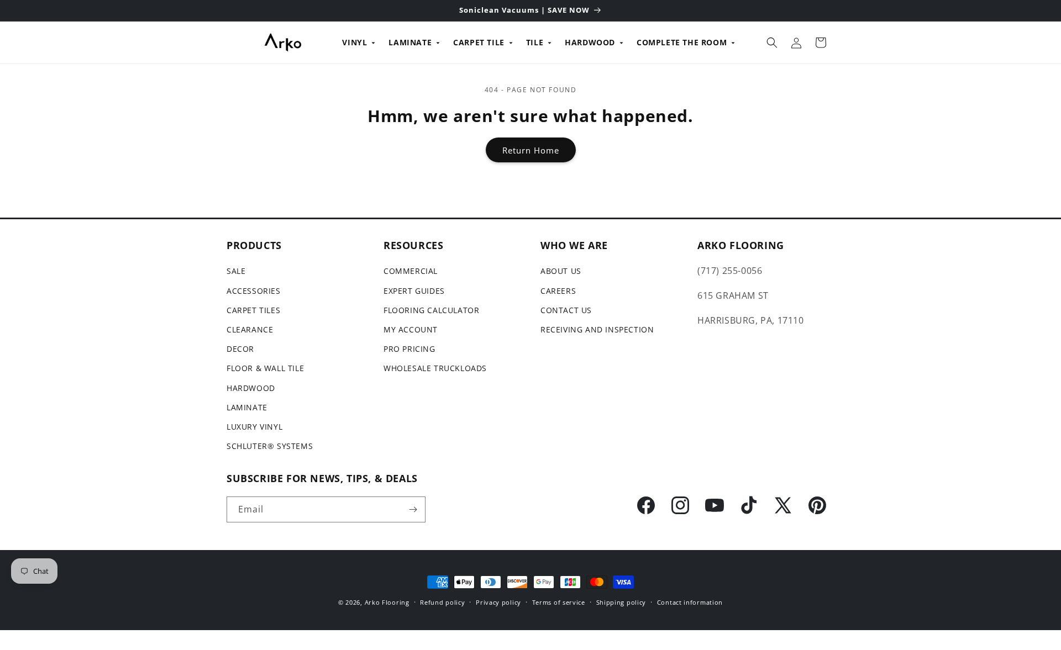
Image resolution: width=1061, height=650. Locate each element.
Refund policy (442, 602)
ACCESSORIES (254, 291)
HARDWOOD (590, 42)
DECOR (240, 349)
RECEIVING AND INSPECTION (597, 329)
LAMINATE (410, 42)
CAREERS (558, 291)
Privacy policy (498, 602)
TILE (534, 42)
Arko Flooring (387, 602)
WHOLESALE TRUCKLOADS (435, 368)
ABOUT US (560, 271)
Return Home (530, 150)
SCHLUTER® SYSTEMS (270, 446)
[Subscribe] (413, 509)
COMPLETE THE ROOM (682, 42)
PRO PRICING (409, 349)
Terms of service (558, 602)
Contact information (690, 602)
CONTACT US (566, 310)
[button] (772, 42)
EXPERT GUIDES (414, 291)
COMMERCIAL (411, 271)
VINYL (354, 42)
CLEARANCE (250, 329)
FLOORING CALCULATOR (431, 310)
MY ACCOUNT (411, 329)
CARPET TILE (479, 42)
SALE (236, 271)
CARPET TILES (253, 310)
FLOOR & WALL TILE (265, 368)
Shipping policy (621, 602)
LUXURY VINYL (254, 426)
